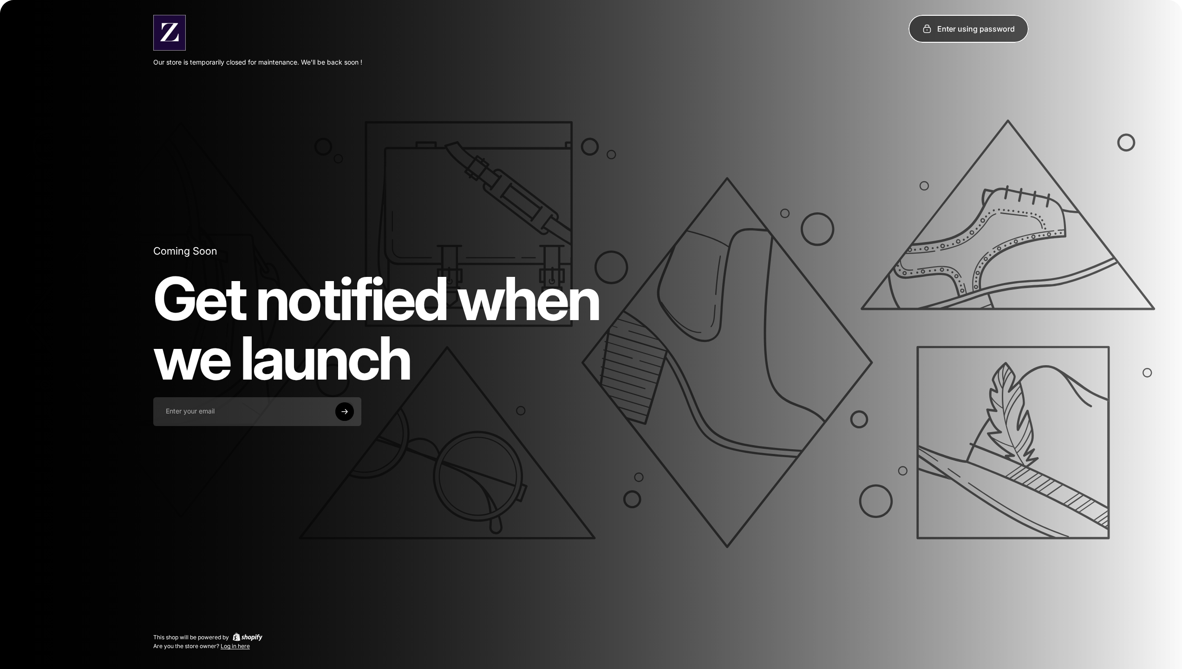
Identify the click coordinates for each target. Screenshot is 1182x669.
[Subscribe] (344, 411)
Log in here (235, 646)
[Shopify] (247, 637)
